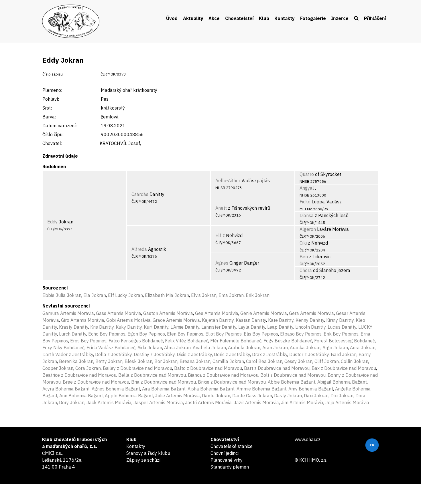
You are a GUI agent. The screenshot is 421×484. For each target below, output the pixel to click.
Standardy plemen (229, 467)
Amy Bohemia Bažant (310, 389)
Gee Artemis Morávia (216, 313)
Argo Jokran (335, 347)
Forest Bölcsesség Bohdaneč (344, 341)
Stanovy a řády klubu (148, 453)
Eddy (52, 222)
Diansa (307, 215)
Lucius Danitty (342, 327)
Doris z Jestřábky (232, 354)
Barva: (49, 117)
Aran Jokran (275, 347)
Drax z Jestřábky (269, 354)
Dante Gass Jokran (252, 395)
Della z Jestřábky (113, 354)
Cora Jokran (88, 368)
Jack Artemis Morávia (108, 402)
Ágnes (221, 263)
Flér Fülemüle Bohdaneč (235, 341)
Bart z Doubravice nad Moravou (277, 368)
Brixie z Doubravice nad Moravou (232, 382)
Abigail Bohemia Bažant (342, 382)
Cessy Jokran (298, 361)
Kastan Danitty (251, 320)
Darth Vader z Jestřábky (67, 354)
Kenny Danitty (310, 320)
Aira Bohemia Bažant (164, 389)
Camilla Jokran (228, 361)
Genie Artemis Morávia (263, 313)
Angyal (307, 188)
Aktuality (193, 18)
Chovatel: (52, 143)
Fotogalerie (313, 18)
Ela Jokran (94, 295)
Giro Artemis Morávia (82, 320)
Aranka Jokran (305, 347)
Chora (306, 270)
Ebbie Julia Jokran (61, 295)
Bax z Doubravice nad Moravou (344, 368)
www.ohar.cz (307, 439)
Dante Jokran (216, 395)
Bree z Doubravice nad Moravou (96, 382)
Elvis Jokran (204, 295)
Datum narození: (59, 125)
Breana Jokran (195, 361)
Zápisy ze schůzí (143, 460)
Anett (221, 208)
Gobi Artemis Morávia (128, 320)
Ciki (303, 243)
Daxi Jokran (316, 395)
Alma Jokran (177, 347)
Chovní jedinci (224, 453)
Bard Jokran (344, 354)
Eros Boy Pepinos (88, 341)
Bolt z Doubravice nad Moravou (293, 375)
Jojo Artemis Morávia (347, 402)
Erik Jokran (257, 295)
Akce (214, 18)
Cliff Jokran (326, 361)
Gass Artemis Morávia (118, 313)
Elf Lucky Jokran (125, 295)
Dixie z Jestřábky (194, 354)
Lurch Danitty (72, 334)
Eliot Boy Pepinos (223, 334)
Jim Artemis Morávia (302, 402)
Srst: (47, 108)
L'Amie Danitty (184, 327)
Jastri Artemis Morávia (208, 402)
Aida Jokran (149, 347)
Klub (264, 18)
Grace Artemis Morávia (176, 320)
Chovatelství (239, 18)
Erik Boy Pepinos (341, 334)
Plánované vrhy (226, 460)
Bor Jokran (166, 361)
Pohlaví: (50, 99)
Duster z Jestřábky (309, 354)
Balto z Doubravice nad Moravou (208, 368)
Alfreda (139, 249)
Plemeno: (52, 90)
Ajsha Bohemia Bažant (211, 389)
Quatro (307, 174)
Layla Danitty (251, 327)
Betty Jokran (109, 361)
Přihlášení (375, 18)
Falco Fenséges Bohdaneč (136, 341)
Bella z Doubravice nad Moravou (152, 375)
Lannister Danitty (218, 327)
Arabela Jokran (244, 347)
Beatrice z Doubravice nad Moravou (79, 375)
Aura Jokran (362, 347)
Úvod (172, 18)
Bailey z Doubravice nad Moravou (137, 368)
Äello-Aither (227, 180)
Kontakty (284, 18)
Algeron (308, 229)
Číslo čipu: (53, 134)
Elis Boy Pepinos (261, 334)
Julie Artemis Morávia (177, 395)
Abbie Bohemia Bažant (291, 382)
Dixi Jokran (341, 395)
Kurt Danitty (156, 327)
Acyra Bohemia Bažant (66, 389)
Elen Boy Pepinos (185, 334)
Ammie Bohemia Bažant (261, 389)
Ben (304, 256)
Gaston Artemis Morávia (168, 313)
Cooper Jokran (57, 368)
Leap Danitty (280, 327)
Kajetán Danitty (218, 320)
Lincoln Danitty (310, 327)
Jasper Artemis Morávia (158, 402)
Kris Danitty (102, 327)
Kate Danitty (281, 320)
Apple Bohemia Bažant (129, 395)
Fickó (305, 202)
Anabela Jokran (209, 347)
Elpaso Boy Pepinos (301, 334)
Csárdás (139, 194)
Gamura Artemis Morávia (68, 313)
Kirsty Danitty (340, 320)
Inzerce (340, 18)
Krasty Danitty (73, 327)
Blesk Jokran (138, 361)
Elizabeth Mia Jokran (167, 295)
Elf (218, 235)
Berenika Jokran (76, 361)
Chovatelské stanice (231, 446)
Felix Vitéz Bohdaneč (186, 341)
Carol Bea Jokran (264, 361)
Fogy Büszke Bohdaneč (287, 341)
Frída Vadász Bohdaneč (110, 347)
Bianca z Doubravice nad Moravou (223, 375)
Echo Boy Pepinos (106, 334)
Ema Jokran (231, 295)
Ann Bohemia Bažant (81, 395)
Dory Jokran (71, 402)
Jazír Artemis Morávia (256, 402)
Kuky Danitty (129, 327)
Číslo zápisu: (53, 74)
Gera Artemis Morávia (311, 313)
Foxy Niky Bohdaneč (63, 347)
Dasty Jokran (288, 395)
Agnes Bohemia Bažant (116, 389)
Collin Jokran (354, 361)
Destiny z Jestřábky (154, 354)
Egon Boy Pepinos (146, 334)
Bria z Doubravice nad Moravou (163, 382)
